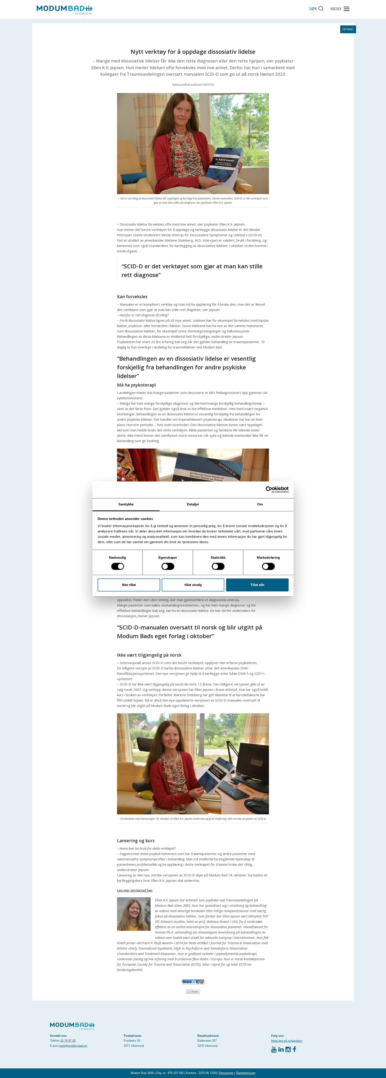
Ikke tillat (129, 585)
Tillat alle (257, 585)
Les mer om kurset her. (135, 890)
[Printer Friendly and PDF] (193, 991)
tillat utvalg (193, 585)
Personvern (226, 1073)
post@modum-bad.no (73, 1045)
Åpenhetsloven (245, 1073)
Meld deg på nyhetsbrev (286, 1041)
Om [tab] (260, 504)
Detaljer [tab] (193, 504)
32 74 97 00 (68, 1040)
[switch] (168, 566)
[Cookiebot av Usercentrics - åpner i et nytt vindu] (269, 489)
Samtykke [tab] (126, 504)
